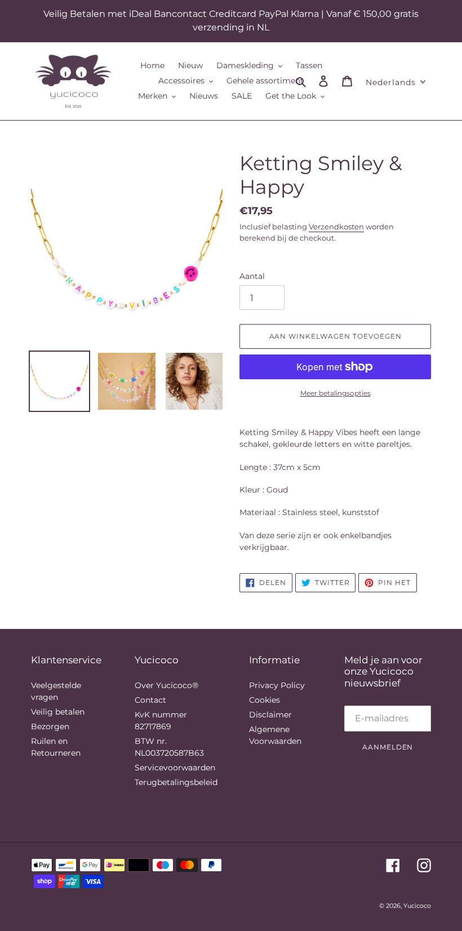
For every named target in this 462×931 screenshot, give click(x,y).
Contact (150, 700)
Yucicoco (417, 906)
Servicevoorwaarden (175, 767)
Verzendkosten (336, 226)
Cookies (264, 700)
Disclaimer (270, 715)
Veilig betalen (58, 712)
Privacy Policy (277, 685)
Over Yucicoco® (166, 685)
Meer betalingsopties (335, 393)
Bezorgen (50, 726)
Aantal (252, 276)
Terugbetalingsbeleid (176, 782)
